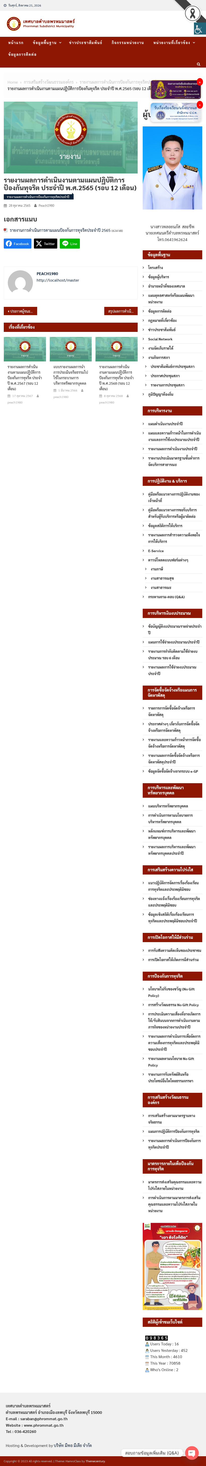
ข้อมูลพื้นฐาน (45, 42)
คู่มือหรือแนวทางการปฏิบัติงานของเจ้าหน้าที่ (174, 497)
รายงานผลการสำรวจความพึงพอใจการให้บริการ (174, 538)
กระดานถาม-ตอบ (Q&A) (166, 596)
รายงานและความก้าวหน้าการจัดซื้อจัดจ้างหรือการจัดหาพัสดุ (174, 742)
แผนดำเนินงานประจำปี (165, 424)
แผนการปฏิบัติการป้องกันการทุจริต (173, 1131)
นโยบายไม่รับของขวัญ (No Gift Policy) (171, 992)
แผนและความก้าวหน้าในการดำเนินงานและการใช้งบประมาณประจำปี (174, 436)
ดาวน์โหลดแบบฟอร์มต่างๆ (168, 560)
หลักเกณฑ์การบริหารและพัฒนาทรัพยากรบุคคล (171, 834)
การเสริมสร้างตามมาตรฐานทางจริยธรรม (171, 1118)
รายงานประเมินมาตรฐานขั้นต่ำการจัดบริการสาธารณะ (173, 461)
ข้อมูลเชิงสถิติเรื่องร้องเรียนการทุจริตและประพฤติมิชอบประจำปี (172, 917)
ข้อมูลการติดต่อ (22, 54)
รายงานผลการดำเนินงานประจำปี (172, 449)
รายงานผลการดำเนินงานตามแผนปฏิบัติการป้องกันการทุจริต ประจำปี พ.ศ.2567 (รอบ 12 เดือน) (25, 377)
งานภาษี (157, 569)
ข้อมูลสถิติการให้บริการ (165, 525)
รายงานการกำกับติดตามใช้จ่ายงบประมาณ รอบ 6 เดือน (172, 654)
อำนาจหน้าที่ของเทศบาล (166, 286)
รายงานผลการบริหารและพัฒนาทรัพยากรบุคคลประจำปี (171, 850)
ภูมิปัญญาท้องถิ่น (160, 394)
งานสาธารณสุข (162, 578)
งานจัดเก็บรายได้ (160, 348)
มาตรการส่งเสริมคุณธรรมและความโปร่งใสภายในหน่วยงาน (174, 1185)
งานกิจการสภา (159, 357)
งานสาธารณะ (161, 587)
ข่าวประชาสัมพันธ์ (85, 42)
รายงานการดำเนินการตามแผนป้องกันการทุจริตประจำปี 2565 (60, 230)
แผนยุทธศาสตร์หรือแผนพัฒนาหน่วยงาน (171, 298)
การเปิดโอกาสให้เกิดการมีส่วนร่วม (173, 959)
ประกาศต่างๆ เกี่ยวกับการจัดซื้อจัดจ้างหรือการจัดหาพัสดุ (173, 727)
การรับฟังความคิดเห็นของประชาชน (174, 950)
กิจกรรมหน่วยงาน (128, 42)
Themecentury (95, 1461)
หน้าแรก (16, 42)
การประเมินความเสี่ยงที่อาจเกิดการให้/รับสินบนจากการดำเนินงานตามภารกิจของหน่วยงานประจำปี (174, 1020)
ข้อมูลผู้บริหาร (158, 277)
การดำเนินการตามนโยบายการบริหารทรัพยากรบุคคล (170, 818)
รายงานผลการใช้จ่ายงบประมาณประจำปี (172, 670)
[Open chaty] (192, 1453)
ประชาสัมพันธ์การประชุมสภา (172, 366)
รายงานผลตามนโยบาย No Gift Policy (171, 1061)
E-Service (156, 550)
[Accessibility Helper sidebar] (200, 29)
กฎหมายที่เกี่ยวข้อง (162, 320)
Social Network (160, 339)
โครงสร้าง (155, 267)
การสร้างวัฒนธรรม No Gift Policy (173, 1004)
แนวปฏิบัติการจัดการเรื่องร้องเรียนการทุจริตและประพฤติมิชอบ (173, 886)
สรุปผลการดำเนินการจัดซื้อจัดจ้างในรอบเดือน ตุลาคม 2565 (123, 311)
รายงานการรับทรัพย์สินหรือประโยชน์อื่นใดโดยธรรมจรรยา (170, 1077)
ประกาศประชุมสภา (165, 375)
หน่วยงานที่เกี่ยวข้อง (171, 42)
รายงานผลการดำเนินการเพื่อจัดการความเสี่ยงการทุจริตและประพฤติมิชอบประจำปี (174, 1043)
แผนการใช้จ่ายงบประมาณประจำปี (173, 642)
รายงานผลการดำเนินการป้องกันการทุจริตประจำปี (38, 197)
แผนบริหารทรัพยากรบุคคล (168, 806)
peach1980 (46, 205)
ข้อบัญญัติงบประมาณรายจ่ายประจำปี (174, 629)
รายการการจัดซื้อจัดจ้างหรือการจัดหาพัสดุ (171, 711)
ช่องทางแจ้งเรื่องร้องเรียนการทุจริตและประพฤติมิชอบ (174, 901)
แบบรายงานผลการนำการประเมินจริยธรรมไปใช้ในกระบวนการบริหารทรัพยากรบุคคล (71, 374)
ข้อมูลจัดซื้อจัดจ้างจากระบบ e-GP (173, 771)
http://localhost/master (58, 280)
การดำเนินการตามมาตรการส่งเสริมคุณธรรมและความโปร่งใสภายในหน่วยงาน (174, 1204)
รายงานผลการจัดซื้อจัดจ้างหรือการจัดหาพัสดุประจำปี (174, 758)
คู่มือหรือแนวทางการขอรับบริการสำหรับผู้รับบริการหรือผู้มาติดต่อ (172, 513)
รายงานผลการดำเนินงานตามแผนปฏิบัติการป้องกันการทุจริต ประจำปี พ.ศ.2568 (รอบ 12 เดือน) (116, 377)
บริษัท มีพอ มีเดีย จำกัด (73, 1445)
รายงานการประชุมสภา (167, 385)
